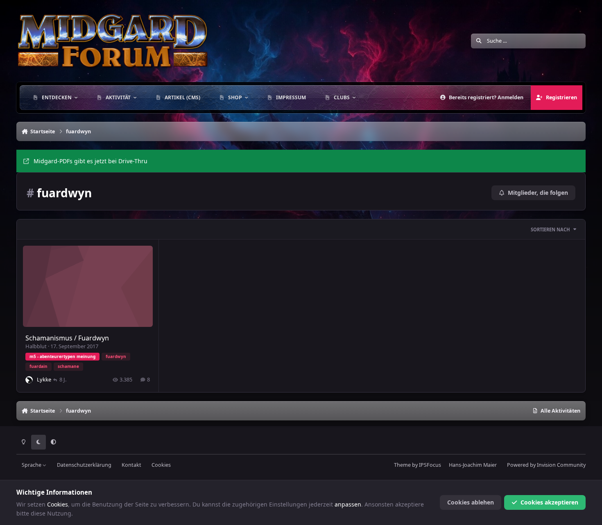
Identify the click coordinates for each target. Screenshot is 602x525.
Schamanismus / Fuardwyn (67, 337)
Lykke (44, 379)
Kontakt (131, 464)
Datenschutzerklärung (84, 464)
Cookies (161, 464)
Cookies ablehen (470, 502)
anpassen (348, 504)
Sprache (32, 464)
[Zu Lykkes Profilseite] (29, 379)
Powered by (546, 464)
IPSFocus (430, 464)
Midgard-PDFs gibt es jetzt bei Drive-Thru (90, 161)
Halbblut (36, 346)
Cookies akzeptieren (549, 502)
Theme (402, 464)
